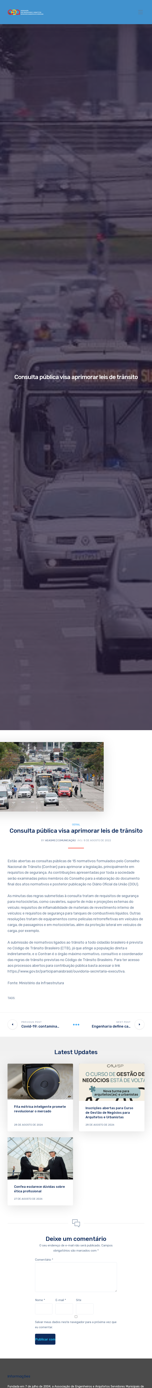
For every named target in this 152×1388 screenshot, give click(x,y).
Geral (76, 824)
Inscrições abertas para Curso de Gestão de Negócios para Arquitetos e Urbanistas (109, 1112)
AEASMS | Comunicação (60, 840)
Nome (40, 1300)
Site (78, 1300)
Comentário (44, 1259)
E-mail (60, 1300)
